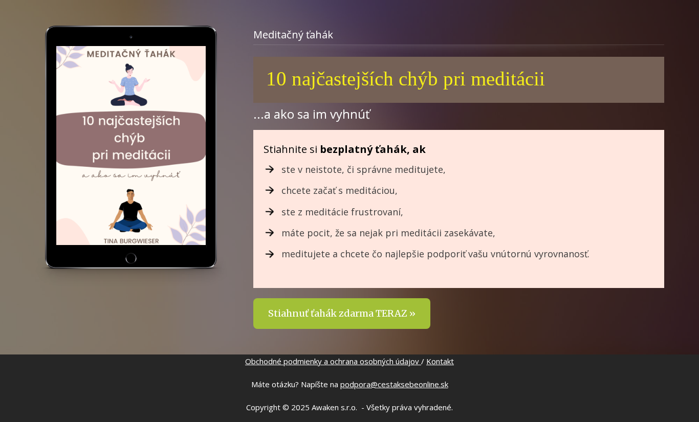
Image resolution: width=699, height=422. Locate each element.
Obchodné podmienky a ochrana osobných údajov (333, 361)
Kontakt (440, 361)
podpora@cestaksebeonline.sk (394, 384)
